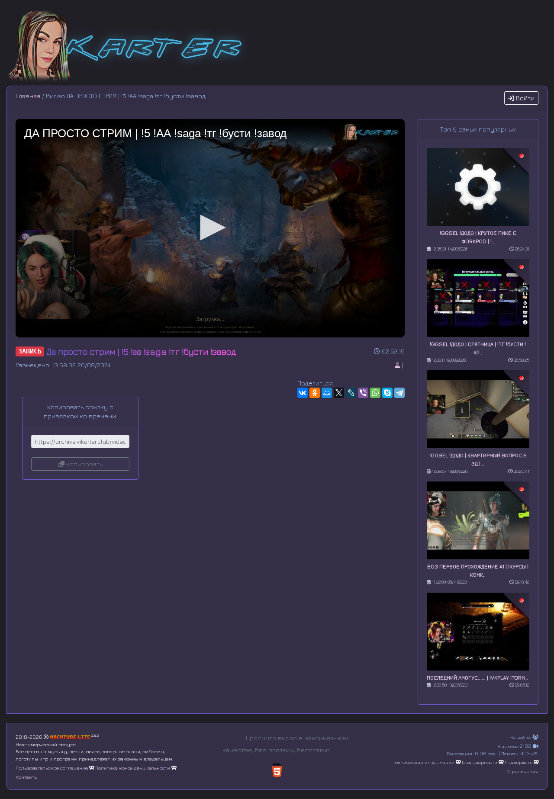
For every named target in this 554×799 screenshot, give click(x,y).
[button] (210, 228)
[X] (339, 393)
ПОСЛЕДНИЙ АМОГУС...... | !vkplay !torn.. (477, 677)
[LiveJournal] (351, 393)
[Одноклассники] (314, 393)
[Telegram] (399, 393)
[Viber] (363, 393)
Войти (524, 98)
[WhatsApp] (375, 393)
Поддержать (518, 762)
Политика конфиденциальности (132, 767)
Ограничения (522, 771)
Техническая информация (423, 762)
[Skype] (387, 393)
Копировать (83, 464)
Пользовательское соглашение (52, 767)
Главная (28, 95)
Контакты (27, 777)
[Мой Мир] (327, 393)
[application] (210, 228)
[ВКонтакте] (302, 393)
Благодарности (479, 762)
